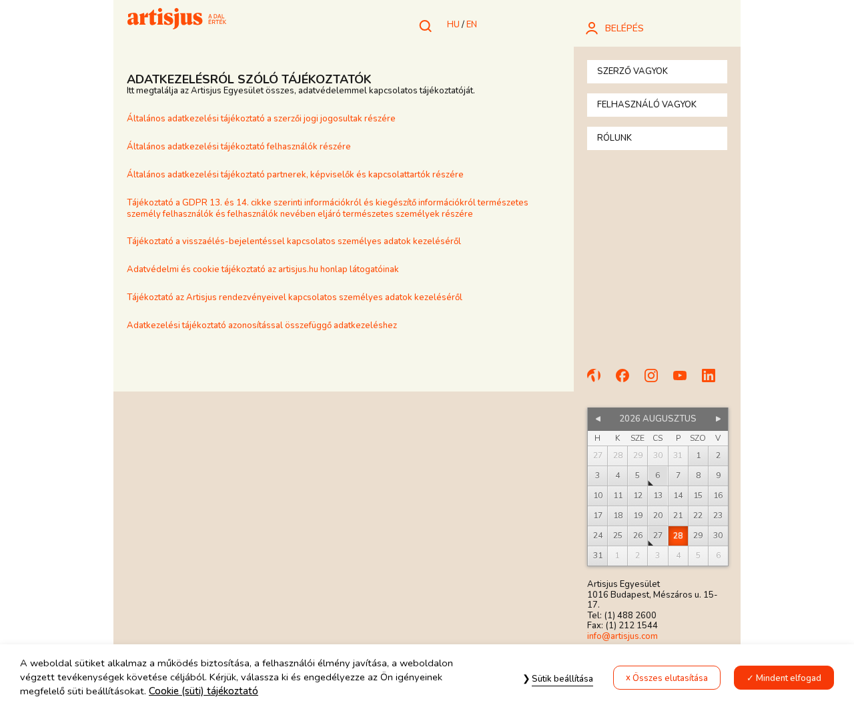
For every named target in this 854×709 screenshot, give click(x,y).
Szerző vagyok (632, 71)
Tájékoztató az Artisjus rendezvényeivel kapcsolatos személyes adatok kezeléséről (294, 297)
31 (597, 555)
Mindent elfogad (788, 678)
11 (617, 495)
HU (453, 25)
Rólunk (614, 138)
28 (678, 535)
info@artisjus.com (622, 636)
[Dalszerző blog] (599, 381)
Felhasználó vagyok (647, 105)
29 (698, 535)
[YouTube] (686, 381)
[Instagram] (657, 381)
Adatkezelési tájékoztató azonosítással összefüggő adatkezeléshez (262, 325)
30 (718, 535)
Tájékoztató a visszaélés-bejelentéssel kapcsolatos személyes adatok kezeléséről (294, 241)
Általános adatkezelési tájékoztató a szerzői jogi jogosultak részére (262, 119)
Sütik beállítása (562, 679)
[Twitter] (714, 381)
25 (617, 535)
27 (658, 535)
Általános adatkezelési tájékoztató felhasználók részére (239, 147)
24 (597, 535)
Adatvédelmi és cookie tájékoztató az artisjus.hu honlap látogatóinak (263, 269)
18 (617, 515)
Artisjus (176, 20)
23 (718, 515)
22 (698, 515)
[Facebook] (628, 381)
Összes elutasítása (670, 678)
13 (658, 495)
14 (678, 495)
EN (471, 25)
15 (698, 495)
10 (597, 495)
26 (638, 535)
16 (718, 495)
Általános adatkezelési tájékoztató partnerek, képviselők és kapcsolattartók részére (295, 175)
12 (638, 495)
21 (678, 515)
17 (597, 515)
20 (658, 515)
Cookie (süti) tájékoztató (203, 691)
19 (638, 515)
